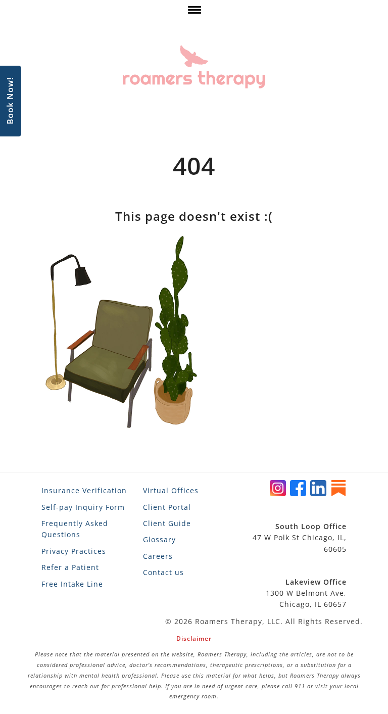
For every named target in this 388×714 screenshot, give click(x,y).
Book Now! (10, 101)
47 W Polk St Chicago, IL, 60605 (300, 537)
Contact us (163, 572)
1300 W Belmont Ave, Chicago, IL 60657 (306, 593)
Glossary (159, 539)
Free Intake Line (72, 584)
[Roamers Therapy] (194, 67)
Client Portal (167, 507)
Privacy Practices (73, 551)
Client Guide (167, 523)
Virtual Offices (171, 490)
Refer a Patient (70, 567)
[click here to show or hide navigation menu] (193, 12)
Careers (158, 556)
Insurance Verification (84, 490)
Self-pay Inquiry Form (83, 507)
